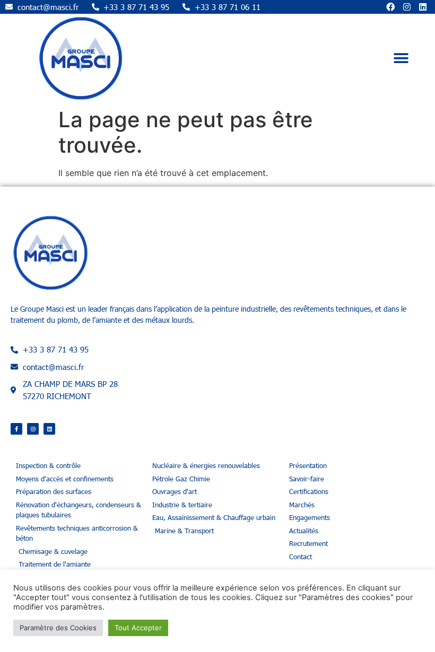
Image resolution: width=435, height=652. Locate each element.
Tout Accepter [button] (138, 627)
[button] (401, 58)
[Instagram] (407, 7)
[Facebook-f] (16, 429)
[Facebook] (390, 7)
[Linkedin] (423, 7)
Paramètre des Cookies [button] (58, 627)
